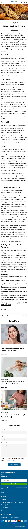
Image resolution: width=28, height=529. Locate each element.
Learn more (4, 354)
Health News (14, 30)
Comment (4, 442)
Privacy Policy (4, 517)
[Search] (22, 2)
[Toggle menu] (1, 2)
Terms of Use (19, 487)
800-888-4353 (6, 507)
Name (3, 429)
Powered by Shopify (20, 526)
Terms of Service (14, 517)
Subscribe (14, 483)
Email (3, 436)
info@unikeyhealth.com (9, 505)
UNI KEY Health (9, 526)
